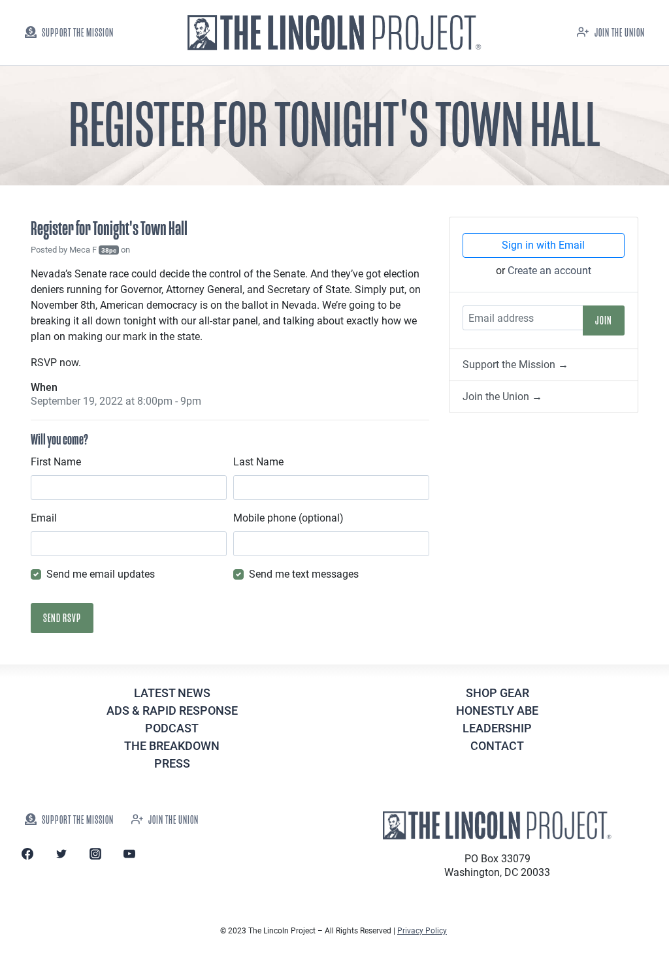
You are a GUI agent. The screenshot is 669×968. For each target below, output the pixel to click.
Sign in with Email (543, 245)
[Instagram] (95, 854)
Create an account (549, 270)
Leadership (497, 728)
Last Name (258, 462)
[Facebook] (27, 854)
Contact (497, 746)
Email (44, 518)
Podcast (172, 728)
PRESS (172, 763)
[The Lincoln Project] (334, 33)
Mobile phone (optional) (288, 518)
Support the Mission (78, 33)
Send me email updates (100, 574)
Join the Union (620, 33)
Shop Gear (497, 693)
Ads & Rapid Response (172, 710)
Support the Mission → (515, 364)
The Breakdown (172, 746)
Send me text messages (304, 574)
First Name (56, 462)
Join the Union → (502, 396)
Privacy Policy (422, 930)
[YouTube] (129, 854)
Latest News (172, 693)
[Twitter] (61, 854)
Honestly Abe (497, 710)
